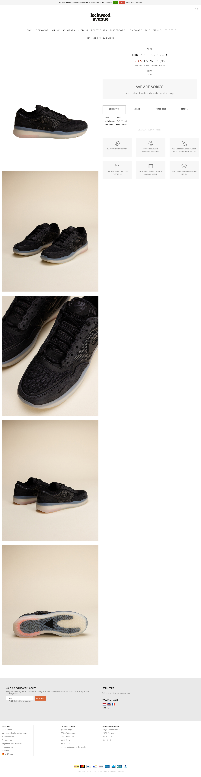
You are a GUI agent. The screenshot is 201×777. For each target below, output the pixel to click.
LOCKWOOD (41, 30)
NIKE (150, 49)
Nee (122, 2)
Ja (115, 2)
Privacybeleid (7, 747)
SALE (147, 30)
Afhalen (137, 109)
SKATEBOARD (117, 30)
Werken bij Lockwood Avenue (14, 733)
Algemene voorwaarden (12, 744)
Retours (184, 109)
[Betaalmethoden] (76, 766)
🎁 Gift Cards (7, 754)
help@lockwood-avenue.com (118, 693)
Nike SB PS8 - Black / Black (103, 38)
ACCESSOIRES (99, 30)
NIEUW (56, 30)
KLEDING (83, 30)
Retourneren (7, 740)
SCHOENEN (68, 30)
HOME (28, 30)
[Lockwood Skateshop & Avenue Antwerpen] (100, 16)
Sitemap (5, 750)
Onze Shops (7, 730)
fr (113, 704)
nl (104, 704)
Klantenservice (8, 737)
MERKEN (157, 30)
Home (89, 38)
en (109, 704)
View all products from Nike (149, 130)
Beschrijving (114, 109)
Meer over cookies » (134, 2)
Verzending (161, 109)
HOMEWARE (135, 30)
